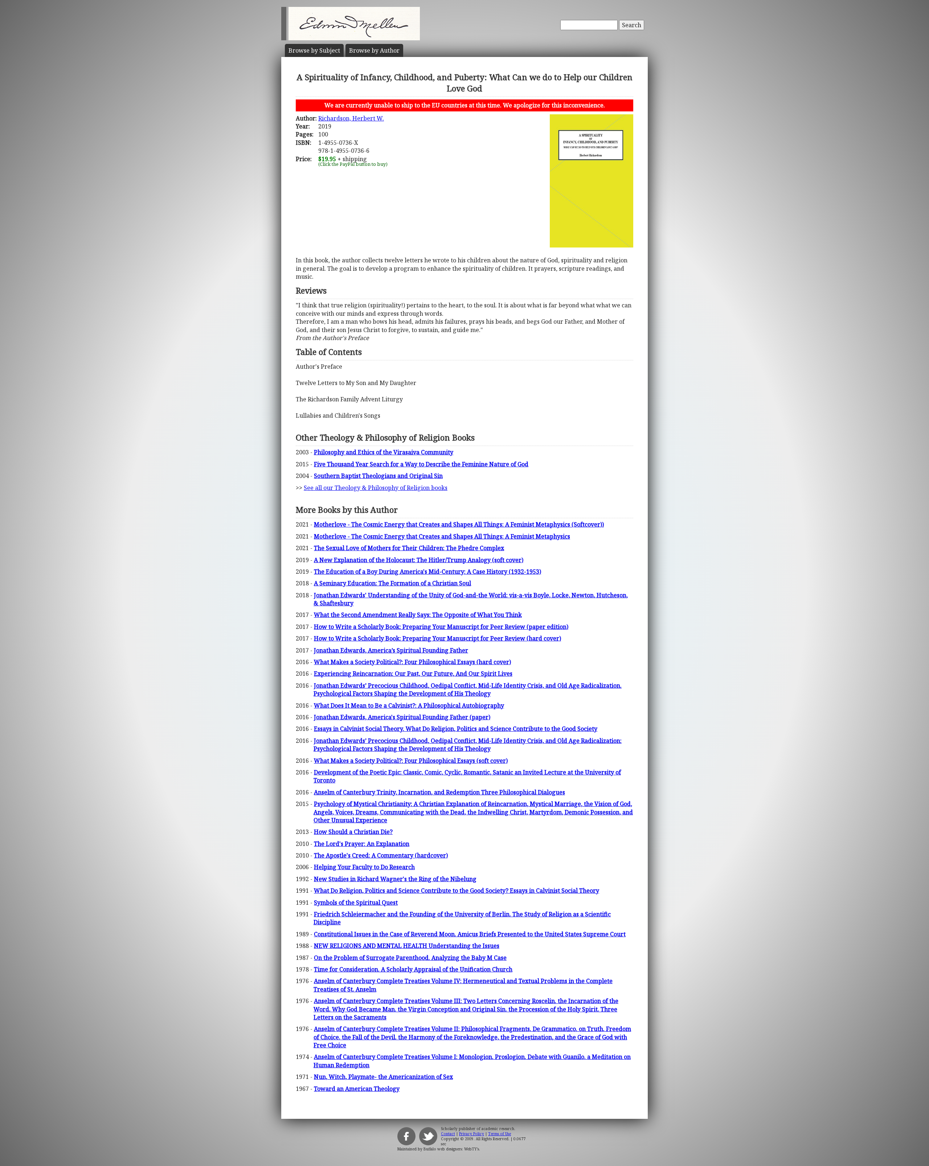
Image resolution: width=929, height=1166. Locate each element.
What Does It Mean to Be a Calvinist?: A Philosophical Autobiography (409, 705)
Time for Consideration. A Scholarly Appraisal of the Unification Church (413, 969)
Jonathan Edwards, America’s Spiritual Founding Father (391, 650)
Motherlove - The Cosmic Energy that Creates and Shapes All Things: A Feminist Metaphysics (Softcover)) (459, 524)
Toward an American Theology (357, 1089)
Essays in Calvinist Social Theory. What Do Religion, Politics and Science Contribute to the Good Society (455, 729)
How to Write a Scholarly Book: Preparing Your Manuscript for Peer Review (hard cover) (437, 638)
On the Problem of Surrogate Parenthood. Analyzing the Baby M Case (410, 958)
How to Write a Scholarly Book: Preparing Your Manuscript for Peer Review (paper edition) (441, 627)
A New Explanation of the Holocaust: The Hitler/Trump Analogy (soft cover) (418, 560)
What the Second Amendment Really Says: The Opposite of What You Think (418, 615)
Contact (448, 1133)
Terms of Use (499, 1133)
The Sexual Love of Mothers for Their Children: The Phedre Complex (409, 548)
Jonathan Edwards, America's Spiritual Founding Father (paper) (402, 717)
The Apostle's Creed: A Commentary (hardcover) (381, 855)
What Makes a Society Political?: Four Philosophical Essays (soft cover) (411, 761)
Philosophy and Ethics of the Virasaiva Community (383, 452)
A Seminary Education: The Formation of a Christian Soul (392, 583)
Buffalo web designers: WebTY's (451, 1148)
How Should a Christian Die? (353, 832)
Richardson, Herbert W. (351, 118)
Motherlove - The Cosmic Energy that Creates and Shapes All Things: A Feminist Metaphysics (442, 536)
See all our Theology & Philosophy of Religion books (375, 488)
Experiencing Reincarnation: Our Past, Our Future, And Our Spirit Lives (413, 674)
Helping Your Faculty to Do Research (364, 867)
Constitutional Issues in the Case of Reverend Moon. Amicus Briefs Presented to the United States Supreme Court (470, 934)
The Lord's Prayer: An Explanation (361, 844)
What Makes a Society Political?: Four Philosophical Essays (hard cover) (412, 662)
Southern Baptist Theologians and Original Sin (378, 476)
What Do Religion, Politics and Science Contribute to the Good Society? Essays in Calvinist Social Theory (456, 891)
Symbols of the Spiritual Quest (356, 903)
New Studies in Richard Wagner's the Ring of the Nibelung (395, 879)
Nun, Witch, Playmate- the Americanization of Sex (383, 1077)
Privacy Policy (471, 1133)
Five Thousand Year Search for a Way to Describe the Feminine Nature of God (421, 464)
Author (374, 50)
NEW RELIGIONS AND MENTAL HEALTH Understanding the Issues (406, 946)
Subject (314, 50)
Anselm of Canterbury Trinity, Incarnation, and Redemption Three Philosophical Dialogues (439, 792)
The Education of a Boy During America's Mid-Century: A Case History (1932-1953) (427, 572)
